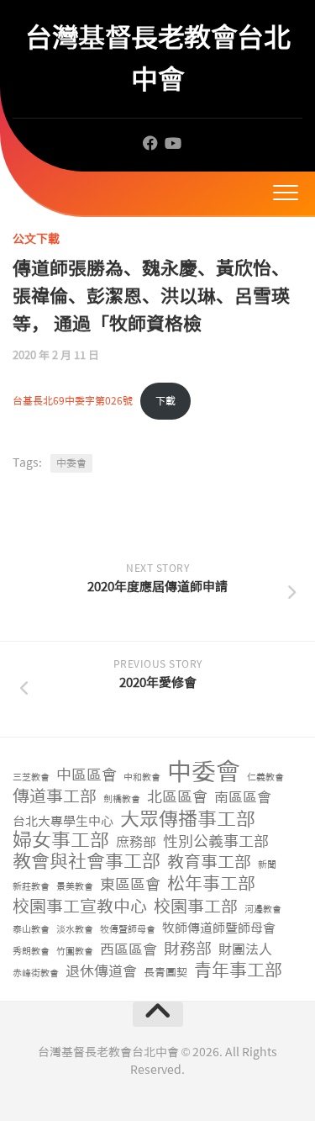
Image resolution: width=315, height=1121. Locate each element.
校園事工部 (196, 907)
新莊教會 (31, 886)
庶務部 (136, 842)
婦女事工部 (61, 840)
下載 (165, 401)
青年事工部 (238, 971)
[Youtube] (172, 143)
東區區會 (130, 885)
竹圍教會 (74, 951)
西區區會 (128, 949)
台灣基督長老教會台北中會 (157, 58)
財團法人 (245, 950)
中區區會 (86, 775)
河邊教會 (262, 909)
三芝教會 (31, 777)
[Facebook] (150, 143)
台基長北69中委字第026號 (73, 401)
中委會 (71, 463)
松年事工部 (211, 884)
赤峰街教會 (36, 973)
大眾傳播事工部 (187, 819)
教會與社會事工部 (86, 862)
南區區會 (242, 797)
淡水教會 (74, 929)
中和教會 (141, 777)
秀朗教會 (31, 951)
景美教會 (74, 886)
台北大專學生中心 (63, 821)
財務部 (188, 950)
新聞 (267, 865)
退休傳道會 (101, 971)
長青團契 (165, 972)
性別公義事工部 (216, 842)
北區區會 (177, 797)
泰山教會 (31, 929)
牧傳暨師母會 (127, 929)
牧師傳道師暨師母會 (219, 928)
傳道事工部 (55, 796)
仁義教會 (265, 777)
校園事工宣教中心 (80, 907)
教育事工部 (209, 862)
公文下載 (36, 238)
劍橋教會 (121, 799)
